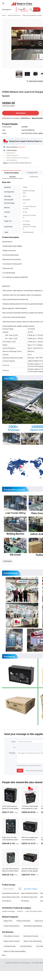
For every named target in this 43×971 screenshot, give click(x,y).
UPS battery (25, 901)
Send (20, 771)
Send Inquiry (20, 113)
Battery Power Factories (11, 941)
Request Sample (37, 118)
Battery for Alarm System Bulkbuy (15, 951)
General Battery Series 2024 (11, 893)
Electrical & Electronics (14, 15)
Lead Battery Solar (10, 946)
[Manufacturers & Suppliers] (21, 4)
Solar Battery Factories (30, 936)
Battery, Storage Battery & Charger (32, 15)
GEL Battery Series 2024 (29, 897)
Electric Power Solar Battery (33, 941)
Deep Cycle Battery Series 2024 (31, 893)
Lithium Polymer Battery (11, 926)
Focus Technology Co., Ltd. (26, 962)
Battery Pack (8, 921)
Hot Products (6, 901)
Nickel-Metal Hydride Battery (33, 926)
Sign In (5, 163)
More (4, 955)
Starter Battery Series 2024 (11, 897)
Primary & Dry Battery (23, 921)
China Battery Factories (11, 936)
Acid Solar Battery (26, 946)
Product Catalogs (31, 889)
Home (4, 15)
